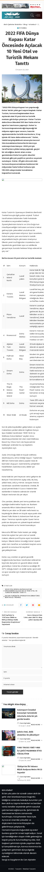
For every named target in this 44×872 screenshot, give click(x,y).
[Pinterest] (33, 605)
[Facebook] (20, 605)
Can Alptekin (25, 723)
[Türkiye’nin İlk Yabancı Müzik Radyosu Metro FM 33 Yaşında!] (8, 770)
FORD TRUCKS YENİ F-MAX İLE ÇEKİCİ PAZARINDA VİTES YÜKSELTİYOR (29, 750)
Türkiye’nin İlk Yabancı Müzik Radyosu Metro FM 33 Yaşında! (29, 769)
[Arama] (31, 15)
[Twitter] (26, 605)
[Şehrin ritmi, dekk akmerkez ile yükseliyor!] (8, 735)
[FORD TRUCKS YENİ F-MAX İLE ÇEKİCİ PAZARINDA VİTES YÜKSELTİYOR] (8, 751)
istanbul (23, 28)
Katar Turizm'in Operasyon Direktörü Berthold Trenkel (22, 596)
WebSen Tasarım (29, 869)
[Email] (39, 605)
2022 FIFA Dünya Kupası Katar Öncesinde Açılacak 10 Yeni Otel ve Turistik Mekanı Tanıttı (21, 591)
